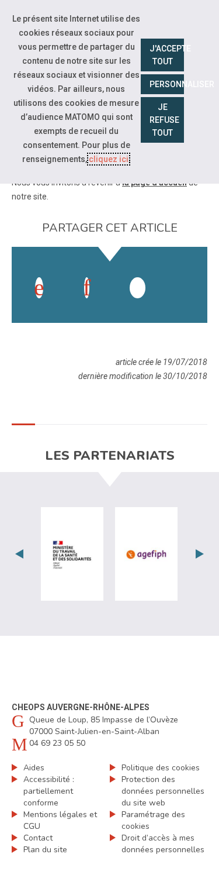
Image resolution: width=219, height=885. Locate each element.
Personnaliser (167, 84)
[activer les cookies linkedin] (86, 287)
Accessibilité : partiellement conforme (48, 791)
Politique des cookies (160, 767)
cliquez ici (108, 159)
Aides (33, 767)
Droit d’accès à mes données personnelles (162, 843)
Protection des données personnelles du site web (162, 791)
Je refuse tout (164, 119)
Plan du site (45, 849)
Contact (38, 837)
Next (200, 554)
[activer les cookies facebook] (39, 287)
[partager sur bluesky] (185, 276)
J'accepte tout (167, 55)
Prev (19, 554)
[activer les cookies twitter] (137, 287)
